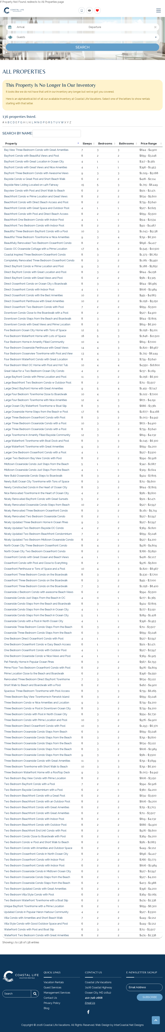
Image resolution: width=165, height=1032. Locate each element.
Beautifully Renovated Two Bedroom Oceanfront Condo (38, 243)
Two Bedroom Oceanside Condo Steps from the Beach (37, 877)
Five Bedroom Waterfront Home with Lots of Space (35, 336)
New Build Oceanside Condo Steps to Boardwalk (33, 475)
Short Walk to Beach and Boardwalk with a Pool (32, 685)
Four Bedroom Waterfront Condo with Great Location (36, 359)
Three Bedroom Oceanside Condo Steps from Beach (35, 731)
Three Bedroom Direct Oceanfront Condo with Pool (34, 725)
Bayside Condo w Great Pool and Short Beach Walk (34, 179)
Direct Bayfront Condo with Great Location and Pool (35, 272)
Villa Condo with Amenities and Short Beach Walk (33, 917)
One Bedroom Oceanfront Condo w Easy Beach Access (37, 644)
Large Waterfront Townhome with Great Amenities (34, 446)
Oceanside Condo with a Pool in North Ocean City (33, 621)
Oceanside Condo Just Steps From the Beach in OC (34, 597)
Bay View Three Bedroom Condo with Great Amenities (36, 149)
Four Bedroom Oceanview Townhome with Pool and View (38, 353)
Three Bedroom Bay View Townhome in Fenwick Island (36, 696)
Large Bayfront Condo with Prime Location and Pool (35, 376)
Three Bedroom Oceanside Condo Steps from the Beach (38, 737)
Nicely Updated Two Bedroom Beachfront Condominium (38, 533)
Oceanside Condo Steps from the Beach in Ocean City (36, 609)
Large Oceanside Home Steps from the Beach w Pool (36, 411)
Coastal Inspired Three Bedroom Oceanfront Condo (35, 254)
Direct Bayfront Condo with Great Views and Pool (33, 277)
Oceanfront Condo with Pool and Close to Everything (35, 562)
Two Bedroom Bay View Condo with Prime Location (35, 778)
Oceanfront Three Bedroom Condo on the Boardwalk (36, 574)
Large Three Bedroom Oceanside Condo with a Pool (35, 423)
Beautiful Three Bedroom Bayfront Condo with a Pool (36, 231)
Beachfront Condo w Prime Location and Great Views (36, 196)
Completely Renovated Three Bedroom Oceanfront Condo (39, 260)
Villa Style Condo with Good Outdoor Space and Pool (36, 923)
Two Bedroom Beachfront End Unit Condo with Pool (35, 830)
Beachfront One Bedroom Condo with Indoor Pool (34, 219)
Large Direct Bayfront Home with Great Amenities (33, 388)
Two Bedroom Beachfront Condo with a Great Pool (34, 795)
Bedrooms (105, 143)
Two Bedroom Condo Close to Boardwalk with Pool (35, 836)
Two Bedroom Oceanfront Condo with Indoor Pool (34, 859)
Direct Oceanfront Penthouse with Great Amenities (34, 301)
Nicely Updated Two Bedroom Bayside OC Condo (34, 528)
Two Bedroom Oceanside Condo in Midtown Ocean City (37, 871)
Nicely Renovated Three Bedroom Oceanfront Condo (36, 510)
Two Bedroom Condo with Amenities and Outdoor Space (38, 848)
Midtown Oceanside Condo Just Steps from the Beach (36, 464)
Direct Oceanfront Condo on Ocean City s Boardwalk (35, 283)
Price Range (149, 143)
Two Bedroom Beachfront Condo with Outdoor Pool (35, 824)
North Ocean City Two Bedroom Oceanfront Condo (35, 551)
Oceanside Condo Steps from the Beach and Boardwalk (37, 603)
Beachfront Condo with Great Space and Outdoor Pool (36, 208)
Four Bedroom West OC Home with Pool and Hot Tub (36, 365)
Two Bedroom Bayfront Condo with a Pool (29, 784)
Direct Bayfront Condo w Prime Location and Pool (34, 266)
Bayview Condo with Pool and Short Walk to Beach (34, 190)
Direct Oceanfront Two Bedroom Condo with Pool (34, 307)
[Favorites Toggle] (97, 10)
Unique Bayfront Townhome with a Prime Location (34, 906)
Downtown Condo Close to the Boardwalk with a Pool (36, 312)
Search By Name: (17, 133)
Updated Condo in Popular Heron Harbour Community (36, 912)
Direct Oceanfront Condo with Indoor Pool (29, 289)
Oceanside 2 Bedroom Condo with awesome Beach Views (38, 592)
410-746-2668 (93, 997)
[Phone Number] (81, 10)
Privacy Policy (52, 1003)
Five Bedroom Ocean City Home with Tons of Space (35, 330)
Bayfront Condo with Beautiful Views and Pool (31, 155)
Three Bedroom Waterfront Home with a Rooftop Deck (37, 772)
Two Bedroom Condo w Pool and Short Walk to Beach (36, 842)
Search (83, 47)
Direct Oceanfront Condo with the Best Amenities (33, 295)
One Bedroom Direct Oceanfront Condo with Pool (33, 638)
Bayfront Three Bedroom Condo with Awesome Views (36, 173)
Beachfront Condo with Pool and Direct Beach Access (36, 213)
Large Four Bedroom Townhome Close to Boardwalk (35, 394)
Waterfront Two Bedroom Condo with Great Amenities (36, 935)
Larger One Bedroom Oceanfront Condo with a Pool (35, 452)
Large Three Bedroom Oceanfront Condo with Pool (34, 417)
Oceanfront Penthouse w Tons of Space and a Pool (34, 568)
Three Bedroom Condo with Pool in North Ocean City (35, 714)
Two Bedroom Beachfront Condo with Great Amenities (36, 807)
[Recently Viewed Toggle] (89, 10)
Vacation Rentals (54, 982)
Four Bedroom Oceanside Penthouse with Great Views (36, 347)
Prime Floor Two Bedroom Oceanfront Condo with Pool (37, 667)
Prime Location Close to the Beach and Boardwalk (34, 673)
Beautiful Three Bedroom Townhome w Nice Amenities (36, 237)
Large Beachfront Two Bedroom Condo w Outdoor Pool (37, 382)
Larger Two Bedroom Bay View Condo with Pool (33, 458)
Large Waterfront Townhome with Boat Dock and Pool (36, 440)
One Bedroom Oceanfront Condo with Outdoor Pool (35, 650)
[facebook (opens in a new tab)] (89, 1012)
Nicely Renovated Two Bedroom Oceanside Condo (34, 516)
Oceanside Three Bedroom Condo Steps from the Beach (38, 632)
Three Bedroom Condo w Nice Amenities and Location (36, 702)
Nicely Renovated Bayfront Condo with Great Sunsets (36, 498)
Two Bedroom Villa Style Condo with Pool (29, 894)
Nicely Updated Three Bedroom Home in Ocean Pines (36, 522)
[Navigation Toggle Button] (158, 10)
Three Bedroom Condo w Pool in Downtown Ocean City (37, 708)
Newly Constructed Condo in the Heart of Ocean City (35, 487)
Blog (46, 1008)
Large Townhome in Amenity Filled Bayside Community (37, 434)
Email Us (90, 1003)
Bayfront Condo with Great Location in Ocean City (34, 161)
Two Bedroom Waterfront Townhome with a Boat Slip (36, 900)
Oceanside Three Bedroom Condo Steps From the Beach (38, 626)
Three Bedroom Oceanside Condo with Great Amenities (37, 760)
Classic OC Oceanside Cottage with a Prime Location (35, 248)
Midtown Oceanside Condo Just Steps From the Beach (36, 469)
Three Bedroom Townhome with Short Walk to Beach (36, 766)
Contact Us (50, 997)
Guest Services (52, 987)
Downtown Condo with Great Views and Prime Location (37, 324)
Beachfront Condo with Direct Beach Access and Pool (36, 202)
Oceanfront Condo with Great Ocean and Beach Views (36, 557)
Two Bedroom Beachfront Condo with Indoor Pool (34, 818)
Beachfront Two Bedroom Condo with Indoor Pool (34, 225)
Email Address (137, 987)
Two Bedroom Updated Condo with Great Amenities (35, 888)
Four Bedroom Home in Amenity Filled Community (34, 341)
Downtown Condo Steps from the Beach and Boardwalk (37, 318)
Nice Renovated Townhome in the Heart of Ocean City (36, 493)
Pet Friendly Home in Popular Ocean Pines (29, 661)
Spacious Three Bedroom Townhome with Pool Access (37, 690)
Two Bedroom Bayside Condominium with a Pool (33, 789)
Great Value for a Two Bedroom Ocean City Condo (34, 370)
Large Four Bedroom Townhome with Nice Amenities (35, 400)
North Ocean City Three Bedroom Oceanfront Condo (35, 545)
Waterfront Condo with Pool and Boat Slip (29, 929)
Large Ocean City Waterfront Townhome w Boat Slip (35, 405)
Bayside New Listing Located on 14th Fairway (31, 184)
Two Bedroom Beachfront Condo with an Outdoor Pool (37, 801)
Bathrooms (126, 143)
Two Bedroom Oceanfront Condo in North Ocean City (36, 853)
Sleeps (87, 143)
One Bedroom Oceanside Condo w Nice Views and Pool (37, 656)
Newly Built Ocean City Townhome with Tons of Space (36, 481)
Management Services (57, 992)
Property (11, 143)
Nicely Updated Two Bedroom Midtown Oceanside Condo (39, 539)
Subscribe (150, 997)
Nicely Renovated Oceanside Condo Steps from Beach (37, 504)
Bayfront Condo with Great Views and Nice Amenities (35, 167)
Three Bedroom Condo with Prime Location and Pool (35, 720)
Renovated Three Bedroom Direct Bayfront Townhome (37, 679)
